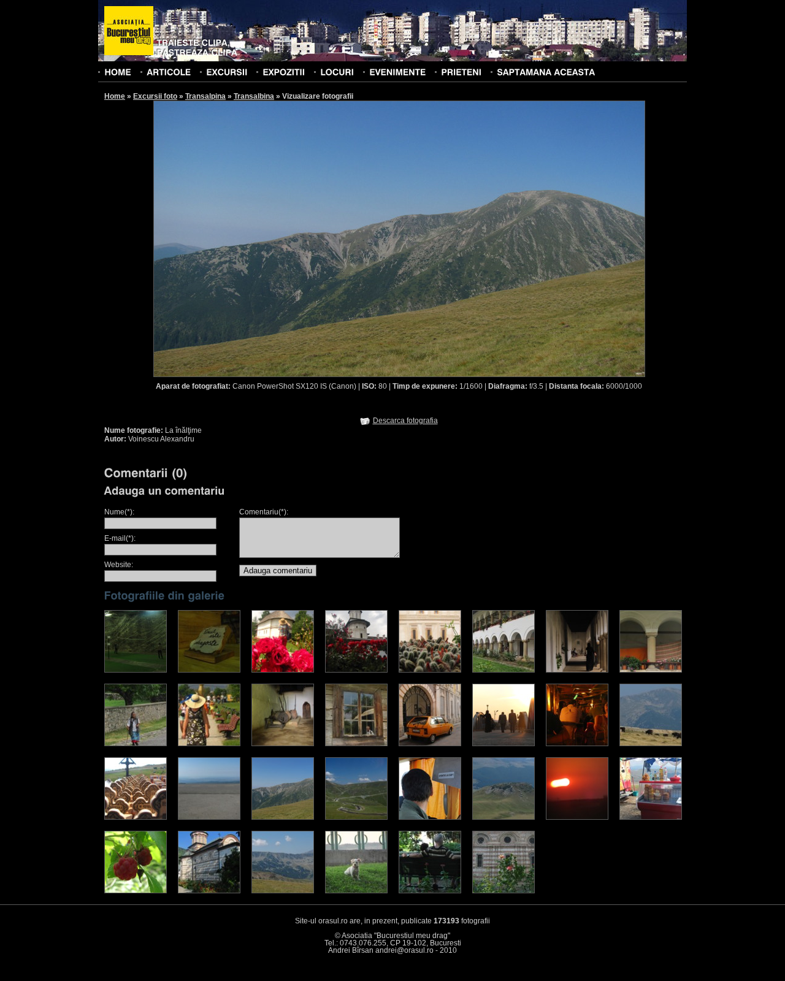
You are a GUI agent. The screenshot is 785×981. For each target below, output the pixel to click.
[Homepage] (128, 31)
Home (114, 96)
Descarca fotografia (405, 420)
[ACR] (430, 743)
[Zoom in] (503, 891)
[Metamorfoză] (650, 670)
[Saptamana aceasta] (546, 72)
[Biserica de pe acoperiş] (356, 670)
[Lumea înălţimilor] (282, 891)
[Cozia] (209, 891)
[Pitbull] (356, 891)
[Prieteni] (461, 72)
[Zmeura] (135, 891)
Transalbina (254, 96)
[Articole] (169, 72)
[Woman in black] (577, 670)
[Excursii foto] (226, 72)
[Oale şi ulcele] (282, 743)
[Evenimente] (397, 72)
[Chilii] (503, 670)
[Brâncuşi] (356, 743)
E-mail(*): (120, 538)
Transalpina (205, 96)
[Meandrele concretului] (356, 817)
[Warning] (430, 817)
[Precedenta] (276, 238)
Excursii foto (155, 96)
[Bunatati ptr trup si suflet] (650, 817)
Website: (118, 564)
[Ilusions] (209, 817)
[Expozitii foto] (283, 72)
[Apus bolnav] (577, 817)
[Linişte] (430, 891)
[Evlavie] (135, 817)
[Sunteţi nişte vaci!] (650, 743)
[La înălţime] (282, 817)
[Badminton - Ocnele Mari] (135, 670)
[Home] (117, 72)
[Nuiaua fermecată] (135, 743)
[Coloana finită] (209, 743)
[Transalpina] (503, 817)
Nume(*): (119, 512)
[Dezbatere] (503, 743)
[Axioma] (209, 670)
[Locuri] (337, 72)
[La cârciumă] (577, 743)
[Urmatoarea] (522, 238)
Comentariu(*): (263, 512)
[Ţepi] (430, 670)
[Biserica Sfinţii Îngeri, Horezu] (282, 670)
